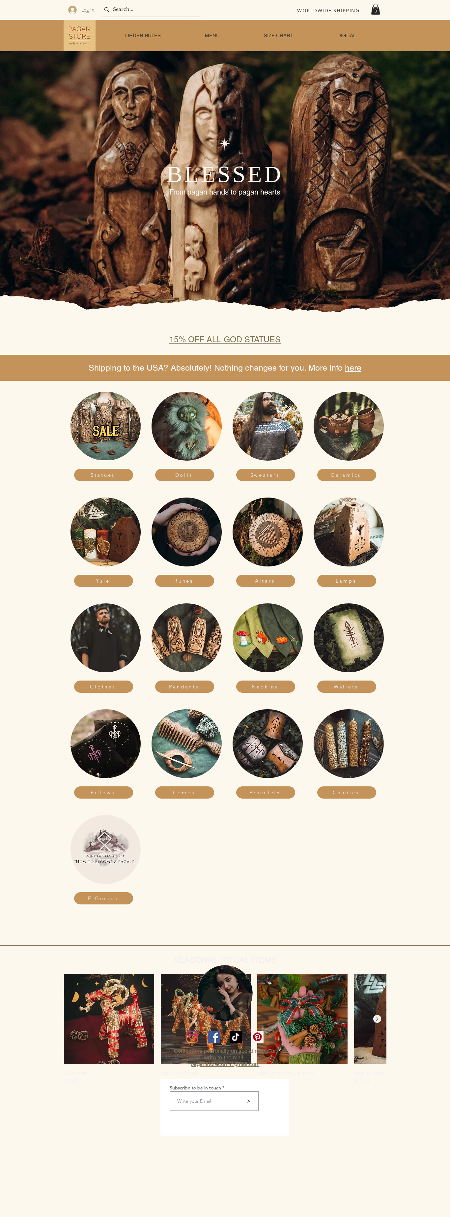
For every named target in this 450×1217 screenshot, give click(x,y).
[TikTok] (236, 1037)
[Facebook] (214, 1037)
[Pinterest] (257, 1037)
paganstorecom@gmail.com (225, 1064)
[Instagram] (192, 1037)
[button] (375, 9)
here (353, 368)
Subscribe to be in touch (195, 1087)
